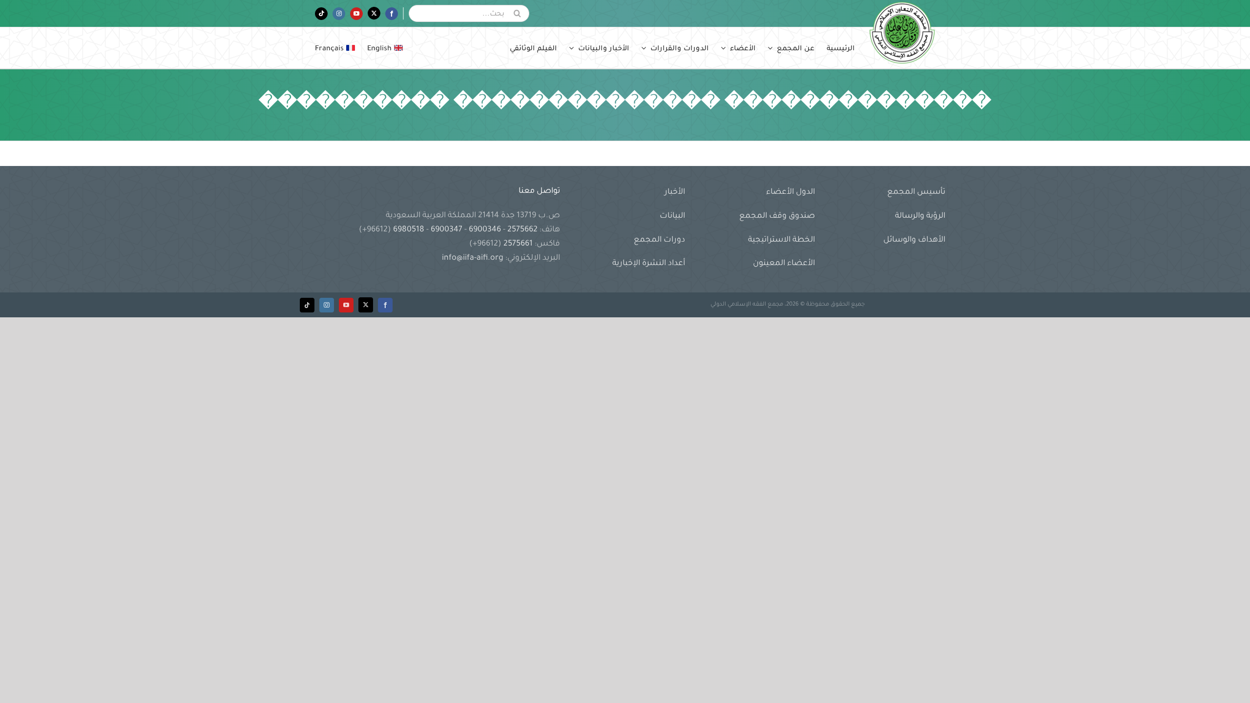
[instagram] (326, 305)
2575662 (522, 230)
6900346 (485, 230)
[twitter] (365, 304)
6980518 (408, 230)
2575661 (518, 244)
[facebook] (385, 305)
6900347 (446, 230)
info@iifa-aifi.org (472, 258)
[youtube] (346, 305)
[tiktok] (307, 305)
